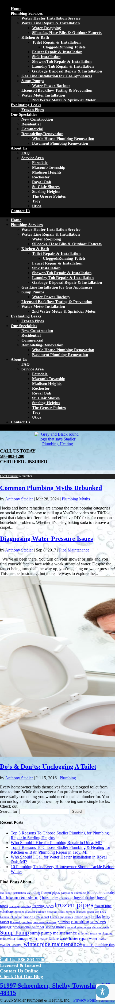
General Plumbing (11, 916)
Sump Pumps (32, 81)
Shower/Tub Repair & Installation (61, 61)
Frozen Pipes (32, 110)
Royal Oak (41, 182)
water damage (17, 938)
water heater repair (74, 938)
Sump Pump (14, 932)
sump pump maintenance (53, 933)
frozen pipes (74, 904)
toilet (81, 933)
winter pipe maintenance (53, 944)
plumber (63, 922)
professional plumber (28, 927)
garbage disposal (24, 911)
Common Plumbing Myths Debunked (51, 487)
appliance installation (13, 892)
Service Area (32, 158)
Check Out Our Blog (21, 976)
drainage (14, 906)
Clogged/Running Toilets (64, 47)
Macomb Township (48, 167)
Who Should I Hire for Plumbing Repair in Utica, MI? (56, 842)
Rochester (41, 177)
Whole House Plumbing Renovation (63, 138)
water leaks (97, 938)
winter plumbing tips (98, 944)
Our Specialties (24, 114)
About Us (19, 148)
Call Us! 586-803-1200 (22, 959)
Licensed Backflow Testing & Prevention (56, 90)
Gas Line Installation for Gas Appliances (56, 76)
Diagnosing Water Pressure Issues (46, 538)
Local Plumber (9, 476)
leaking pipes (82, 916)
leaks (96, 916)
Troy (36, 201)
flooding (26, 906)
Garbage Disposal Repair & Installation (67, 71)
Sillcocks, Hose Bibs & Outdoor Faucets (67, 32)
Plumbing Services (27, 13)
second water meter (79, 927)
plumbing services (88, 921)
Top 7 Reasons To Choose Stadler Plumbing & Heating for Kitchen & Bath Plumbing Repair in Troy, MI (60, 849)
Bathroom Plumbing (73, 892)
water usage (11, 944)
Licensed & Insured (20, 965)
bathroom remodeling (20, 897)
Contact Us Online (19, 971)
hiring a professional (36, 916)
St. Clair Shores (46, 187)
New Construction (37, 119)
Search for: (9, 811)
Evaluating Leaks (26, 105)
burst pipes (50, 897)
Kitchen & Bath (35, 37)
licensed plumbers (21, 922)
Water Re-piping (46, 28)
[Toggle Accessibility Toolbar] (102, 991)
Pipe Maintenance (74, 550)
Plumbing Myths (76, 499)
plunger (5, 927)
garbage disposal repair (80, 911)
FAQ (25, 153)
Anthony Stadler (19, 499)
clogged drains (83, 897)
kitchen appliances (61, 916)
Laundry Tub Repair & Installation (63, 66)
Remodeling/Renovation (42, 134)
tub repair (91, 933)
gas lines (100, 911)
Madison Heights (47, 172)
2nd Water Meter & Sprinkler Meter (64, 100)
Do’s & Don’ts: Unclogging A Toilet (48, 766)
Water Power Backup (51, 85)
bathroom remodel (101, 892)
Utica (36, 206)
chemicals (65, 897)
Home (16, 8)
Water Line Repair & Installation (50, 23)
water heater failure (44, 938)
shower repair (100, 927)
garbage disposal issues (50, 911)
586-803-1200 (12, 456)
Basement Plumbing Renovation (60, 143)
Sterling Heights (46, 191)
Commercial (32, 129)
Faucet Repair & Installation (57, 52)
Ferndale (40, 162)
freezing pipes (42, 906)
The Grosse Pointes (49, 196)
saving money (55, 927)
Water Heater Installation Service (50, 18)
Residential (31, 124)
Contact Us (20, 211)
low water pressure (44, 922)
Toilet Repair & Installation (56, 42)
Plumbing (68, 778)
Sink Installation (46, 57)
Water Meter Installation (43, 95)
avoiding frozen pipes (43, 892)
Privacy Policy (85, 1000)
